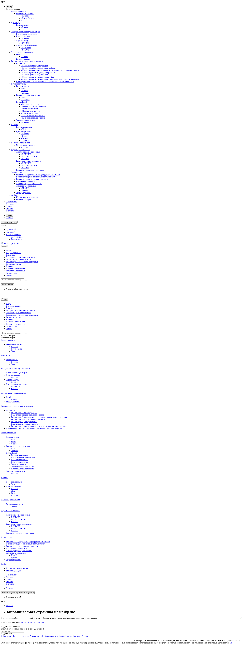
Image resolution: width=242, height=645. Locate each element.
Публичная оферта (50, 636)
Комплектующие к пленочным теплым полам (35, 177)
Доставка (10, 204)
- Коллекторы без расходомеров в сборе (38, 68)
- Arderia (24, 57)
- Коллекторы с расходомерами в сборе (38, 77)
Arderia (14, 399)
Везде (8, 250)
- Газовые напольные (30, 104)
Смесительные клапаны (26, 45)
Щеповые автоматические (22, 469)
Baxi (13, 439)
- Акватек (25, 140)
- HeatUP (25, 188)
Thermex (14, 451)
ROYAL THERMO (19, 519)
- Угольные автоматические (33, 115)
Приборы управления (20, 143)
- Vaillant (24, 147)
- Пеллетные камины (30, 109)
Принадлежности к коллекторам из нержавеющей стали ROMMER (45, 81)
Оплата (9, 206)
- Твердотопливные (29, 113)
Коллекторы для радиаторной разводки (28, 419)
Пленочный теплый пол (26, 181)
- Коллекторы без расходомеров (34, 66)
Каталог (8, 338)
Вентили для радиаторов (26, 34)
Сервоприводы (22, 41)
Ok (231, 643)
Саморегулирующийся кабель (29, 184)
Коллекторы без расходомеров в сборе (27, 415)
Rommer (14, 346)
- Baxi (23, 88)
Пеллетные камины (19, 460)
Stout (13, 351)
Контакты (10, 211)
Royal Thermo (17, 349)
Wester (14, 493)
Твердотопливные (19, 464)
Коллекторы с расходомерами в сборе (27, 424)
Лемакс (14, 444)
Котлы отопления (18, 84)
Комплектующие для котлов (28, 95)
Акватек (14, 495)
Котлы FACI (21, 102)
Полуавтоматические (20, 462)
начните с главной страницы (31, 622)
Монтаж (9, 208)
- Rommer (25, 16)
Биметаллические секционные (29, 161)
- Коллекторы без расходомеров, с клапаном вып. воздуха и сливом (50, 70)
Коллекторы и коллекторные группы (27, 61)
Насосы (14, 125)
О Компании (11, 202)
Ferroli (18, 54)
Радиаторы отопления (20, 149)
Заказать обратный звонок (17, 289)
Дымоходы (15, 23)
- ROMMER (26, 47)
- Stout (23, 20)
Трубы (14, 195)
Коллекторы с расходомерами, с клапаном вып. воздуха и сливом (39, 426)
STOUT (14, 382)
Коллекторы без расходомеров (24, 412)
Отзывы (9, 218)
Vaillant (14, 506)
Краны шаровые (23, 36)
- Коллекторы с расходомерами (34, 75)
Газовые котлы (22, 86)
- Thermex (25, 100)
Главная (9, 606)
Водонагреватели (18, 11)
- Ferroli (24, 91)
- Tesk (23, 129)
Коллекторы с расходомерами (24, 422)
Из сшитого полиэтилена (27, 197)
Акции (85, 636)
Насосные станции (24, 127)
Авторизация (16, 237)
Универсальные (23, 59)
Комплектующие (23, 199)
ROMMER (20, 63)
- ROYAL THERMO (29, 156)
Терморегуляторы (23, 193)
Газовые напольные (19, 455)
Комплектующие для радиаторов (30, 170)
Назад (9, 7)
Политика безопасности (31, 636)
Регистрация (16, 239)
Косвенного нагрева (25, 13)
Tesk (13, 484)
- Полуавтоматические (31, 111)
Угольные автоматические (22, 466)
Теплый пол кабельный (26, 186)
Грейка (14, 557)
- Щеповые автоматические (33, 118)
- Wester (24, 138)
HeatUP (14, 555)
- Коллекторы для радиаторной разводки (38, 72)
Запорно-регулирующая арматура (25, 32)
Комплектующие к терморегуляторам (32, 179)
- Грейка (24, 190)
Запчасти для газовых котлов (23, 52)
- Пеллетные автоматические (33, 106)
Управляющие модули (25, 145)
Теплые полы (17, 172)
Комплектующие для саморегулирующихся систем (38, 174)
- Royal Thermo (27, 18)
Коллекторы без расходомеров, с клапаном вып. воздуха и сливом (39, 417)
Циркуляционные (23, 131)
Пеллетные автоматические (23, 457)
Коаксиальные (22, 25)
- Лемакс (25, 93)
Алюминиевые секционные (28, 152)
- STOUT (25, 43)
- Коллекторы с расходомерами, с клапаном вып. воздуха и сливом (50, 79)
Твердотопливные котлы (26, 120)
